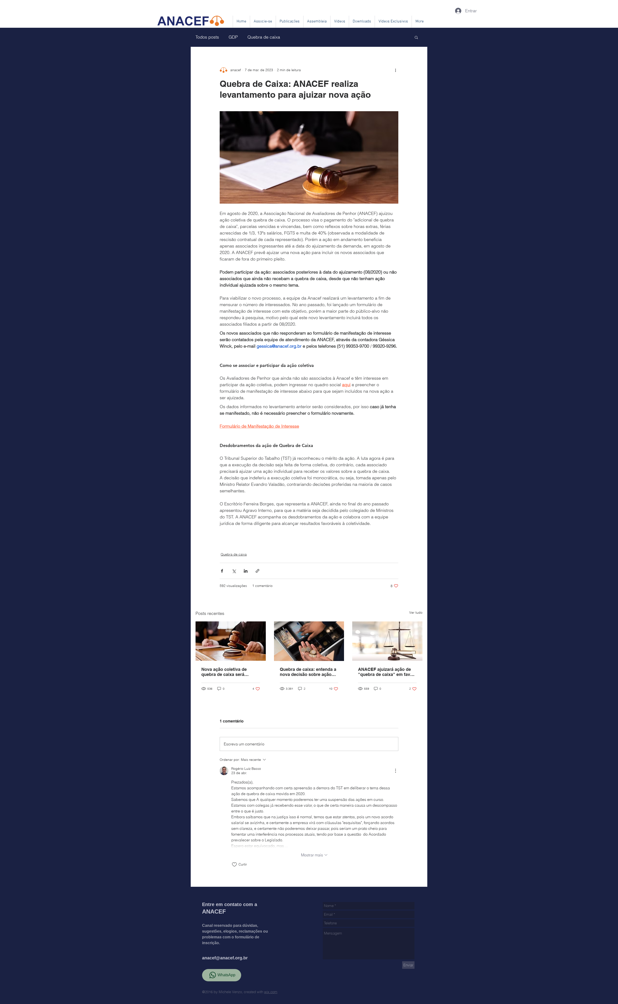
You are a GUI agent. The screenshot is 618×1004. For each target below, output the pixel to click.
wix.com (270, 992)
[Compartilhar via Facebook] (222, 571)
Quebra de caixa (263, 37)
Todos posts (207, 37)
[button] (416, 37)
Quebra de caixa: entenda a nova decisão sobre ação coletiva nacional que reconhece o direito (308, 672)
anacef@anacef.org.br (225, 958)
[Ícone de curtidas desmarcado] (234, 864)
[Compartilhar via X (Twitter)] (234, 571)
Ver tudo (415, 612)
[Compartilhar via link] (257, 571)
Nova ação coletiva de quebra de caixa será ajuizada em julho (224, 672)
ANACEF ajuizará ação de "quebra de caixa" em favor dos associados (386, 672)
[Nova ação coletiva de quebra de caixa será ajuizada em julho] (231, 641)
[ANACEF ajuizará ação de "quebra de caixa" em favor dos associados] (387, 641)
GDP (233, 37)
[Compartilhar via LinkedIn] (245, 571)
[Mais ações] (395, 70)
